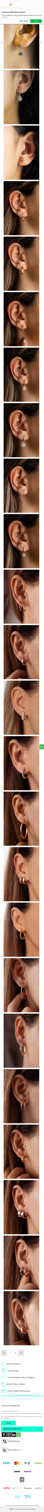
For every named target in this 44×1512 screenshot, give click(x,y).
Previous (2, 42)
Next (41, 42)
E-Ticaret (15, 1509)
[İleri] (21, 1353)
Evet (36, 21)
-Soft (11, 1509)
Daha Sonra (24, 21)
